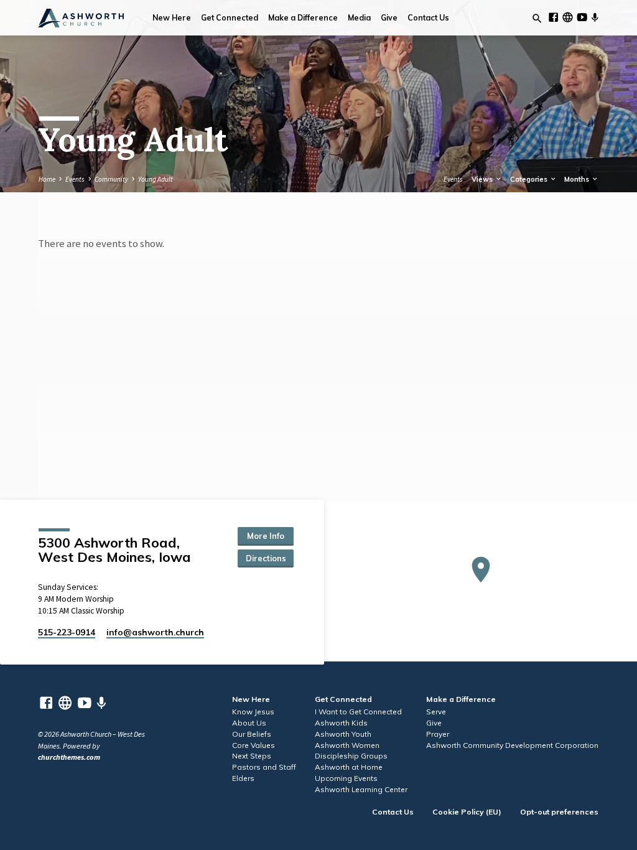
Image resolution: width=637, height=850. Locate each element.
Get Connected (229, 17)
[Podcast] (594, 18)
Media (359, 17)
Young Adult (155, 179)
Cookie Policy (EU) (466, 811)
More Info (265, 536)
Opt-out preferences (559, 811)
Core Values (253, 745)
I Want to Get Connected (358, 711)
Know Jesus (253, 711)
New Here (171, 17)
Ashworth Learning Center (361, 789)
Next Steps (251, 755)
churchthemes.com (69, 757)
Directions (266, 558)
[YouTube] (582, 17)
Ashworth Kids (341, 722)
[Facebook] (553, 17)
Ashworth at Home (349, 767)
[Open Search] (537, 18)
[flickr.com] (568, 17)
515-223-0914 (66, 632)
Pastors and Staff (264, 767)
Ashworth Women (347, 745)
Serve (436, 711)
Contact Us (428, 17)
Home (47, 179)
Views (483, 179)
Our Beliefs (251, 734)
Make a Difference (303, 17)
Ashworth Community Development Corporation (512, 745)
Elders (243, 778)
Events (75, 179)
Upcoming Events (346, 778)
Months (577, 179)
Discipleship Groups (351, 755)
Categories (529, 179)
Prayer (437, 734)
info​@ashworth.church (155, 632)
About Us (249, 722)
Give (389, 17)
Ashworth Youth (343, 734)
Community (111, 179)
